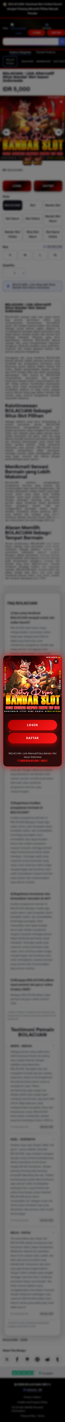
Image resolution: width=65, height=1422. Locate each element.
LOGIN (32, 725)
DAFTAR (32, 738)
